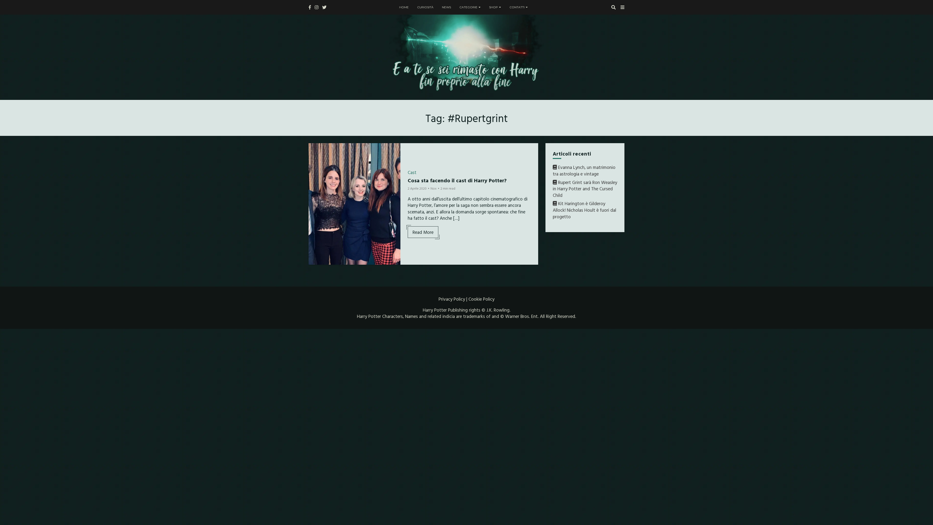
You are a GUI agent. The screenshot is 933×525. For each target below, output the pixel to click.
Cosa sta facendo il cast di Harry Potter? (457, 180)
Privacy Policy (452, 299)
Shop (493, 7)
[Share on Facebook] (314, 150)
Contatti (517, 7)
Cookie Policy (481, 299)
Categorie (468, 7)
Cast (412, 172)
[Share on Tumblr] (314, 167)
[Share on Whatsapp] (314, 176)
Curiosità (425, 7)
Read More (423, 232)
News (446, 7)
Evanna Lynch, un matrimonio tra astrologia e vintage (584, 170)
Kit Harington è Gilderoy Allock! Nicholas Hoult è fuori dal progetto (584, 210)
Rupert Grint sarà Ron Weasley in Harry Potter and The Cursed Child (585, 189)
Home (404, 7)
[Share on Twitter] (314, 159)
